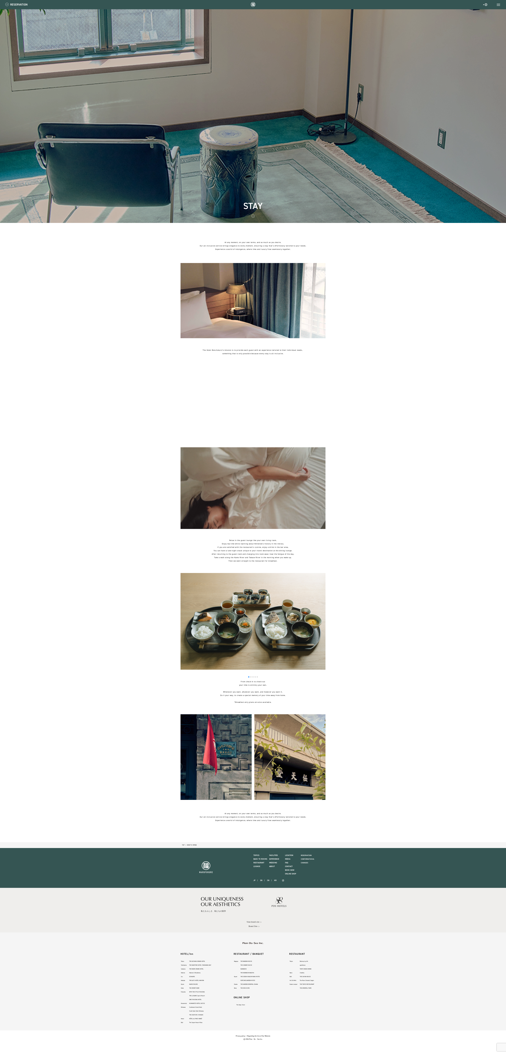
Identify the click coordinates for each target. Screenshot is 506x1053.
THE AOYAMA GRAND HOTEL (197, 961)
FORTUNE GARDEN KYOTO (247, 980)
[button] (248, 676)
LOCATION (289, 855)
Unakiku (302, 973)
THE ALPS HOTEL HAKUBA (196, 980)
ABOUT (272, 866)
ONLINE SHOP (290, 874)
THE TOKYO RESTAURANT (307, 984)
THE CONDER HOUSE (246, 965)
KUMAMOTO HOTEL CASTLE (197, 1003)
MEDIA (287, 859)
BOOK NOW (289, 870)
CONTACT (289, 866)
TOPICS (256, 855)
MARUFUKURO (193, 984)
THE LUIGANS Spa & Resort (197, 996)
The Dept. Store (240, 1005)
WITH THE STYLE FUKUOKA (197, 992)
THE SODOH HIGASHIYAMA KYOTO (250, 976)
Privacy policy (240, 1036)
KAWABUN (243, 969)
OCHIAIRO (192, 976)
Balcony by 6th (304, 961)
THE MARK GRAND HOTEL (196, 969)
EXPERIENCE (274, 859)
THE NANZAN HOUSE (246, 961)
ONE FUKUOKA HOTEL (195, 999)
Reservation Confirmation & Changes (307, 859)
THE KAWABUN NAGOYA (247, 973)
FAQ (286, 862)
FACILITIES (273, 855)
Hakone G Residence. (195, 973)
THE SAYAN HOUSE (305, 976)
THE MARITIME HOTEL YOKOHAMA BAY (200, 965)
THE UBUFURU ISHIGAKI (196, 1015)
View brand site (253, 922)
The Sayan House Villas (195, 1022)
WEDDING (273, 862)
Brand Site (253, 926)
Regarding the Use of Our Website (258, 1036)
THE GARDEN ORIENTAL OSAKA (249, 984)
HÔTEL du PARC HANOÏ (195, 1018)
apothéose (302, 965)
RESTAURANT (258, 862)
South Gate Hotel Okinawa (196, 1011)
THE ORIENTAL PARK (305, 988)
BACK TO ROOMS (260, 859)
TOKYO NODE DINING (305, 969)
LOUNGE (256, 866)
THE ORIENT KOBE (194, 988)
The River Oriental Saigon (307, 980)
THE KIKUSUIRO (245, 988)
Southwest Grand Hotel (195, 1007)
